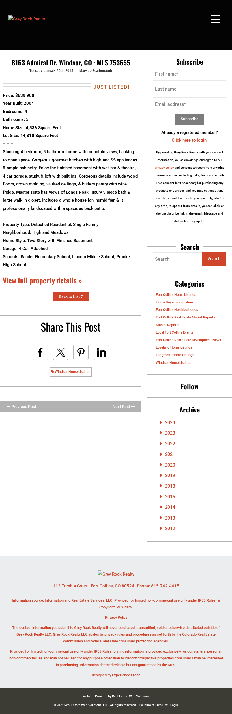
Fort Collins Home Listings (176, 295)
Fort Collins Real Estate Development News (188, 340)
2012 (170, 528)
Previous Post (23, 406)
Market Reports (167, 325)
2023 (170, 433)
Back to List (70, 296)
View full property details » (42, 280)
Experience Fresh (126, 675)
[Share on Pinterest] (81, 352)
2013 (170, 518)
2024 (170, 422)
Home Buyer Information (174, 302)
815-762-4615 (165, 586)
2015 (170, 496)
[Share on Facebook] (40, 352)
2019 (170, 475)
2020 (170, 465)
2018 (170, 486)
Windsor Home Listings (72, 372)
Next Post (122, 406)
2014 (170, 507)
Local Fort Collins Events (174, 332)
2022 (170, 443)
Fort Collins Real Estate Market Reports (185, 317)
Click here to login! (190, 140)
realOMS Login (167, 705)
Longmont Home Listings (175, 355)
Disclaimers (146, 705)
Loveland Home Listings (174, 347)
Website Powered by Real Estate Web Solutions (116, 696)
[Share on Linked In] (101, 352)
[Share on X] (60, 352)
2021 (170, 454)
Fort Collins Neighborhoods (177, 310)
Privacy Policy (116, 617)
